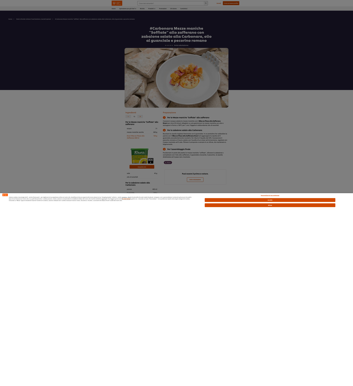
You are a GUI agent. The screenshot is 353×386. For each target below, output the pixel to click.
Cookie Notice (126, 199)
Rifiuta (270, 205)
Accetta (270, 200)
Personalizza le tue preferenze (270, 195)
